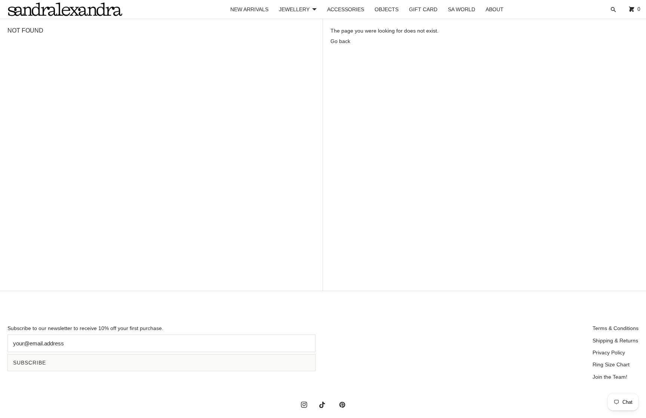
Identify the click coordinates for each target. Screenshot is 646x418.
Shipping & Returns (615, 341)
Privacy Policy (609, 353)
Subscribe (29, 363)
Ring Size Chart (611, 364)
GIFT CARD (423, 9)
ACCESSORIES (345, 9)
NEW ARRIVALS (249, 9)
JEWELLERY (294, 9)
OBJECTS (387, 9)
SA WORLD (461, 9)
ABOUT (495, 9)
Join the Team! (610, 377)
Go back (340, 41)
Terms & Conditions (616, 328)
